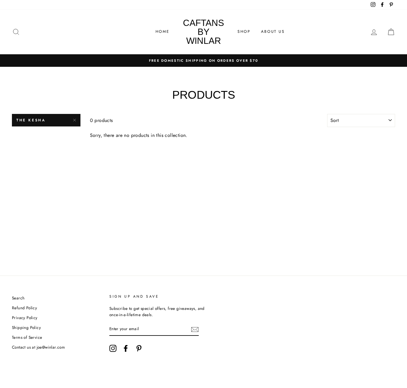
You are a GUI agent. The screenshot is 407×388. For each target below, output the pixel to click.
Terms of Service (27, 337)
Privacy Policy (25, 318)
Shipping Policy (26, 327)
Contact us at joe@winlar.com (38, 347)
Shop (243, 31)
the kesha (31, 120)
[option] (203, 60)
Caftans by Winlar (203, 32)
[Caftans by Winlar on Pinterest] (138, 348)
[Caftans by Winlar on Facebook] (125, 348)
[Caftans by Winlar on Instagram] (112, 348)
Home (163, 31)
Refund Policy (24, 308)
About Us (273, 31)
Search (18, 298)
